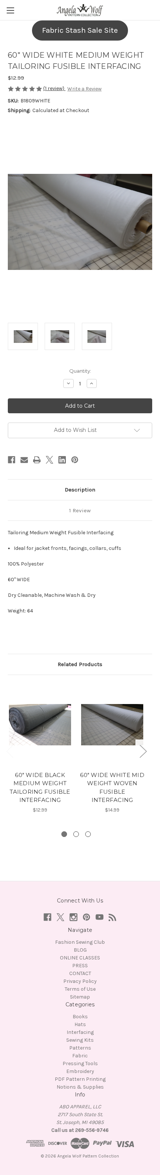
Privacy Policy (80, 981)
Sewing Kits (80, 1040)
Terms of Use (80, 989)
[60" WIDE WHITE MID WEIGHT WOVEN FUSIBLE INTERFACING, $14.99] (112, 725)
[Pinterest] (75, 460)
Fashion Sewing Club (80, 942)
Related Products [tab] (80, 664)
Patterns (80, 1048)
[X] (49, 460)
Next (142, 751)
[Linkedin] (62, 460)
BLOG (80, 950)
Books (80, 1016)
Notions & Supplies (80, 1087)
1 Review (80, 510)
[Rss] (112, 917)
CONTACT (80, 973)
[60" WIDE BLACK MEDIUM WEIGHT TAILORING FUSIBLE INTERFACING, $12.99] (40, 725)
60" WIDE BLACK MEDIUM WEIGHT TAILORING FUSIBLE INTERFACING (40, 787)
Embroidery (80, 1071)
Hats (80, 1024)
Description (80, 489)
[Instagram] (73, 917)
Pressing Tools (80, 1063)
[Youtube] (99, 917)
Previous (9, 751)
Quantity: (80, 371)
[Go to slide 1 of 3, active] (64, 834)
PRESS (80, 965)
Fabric (80, 1056)
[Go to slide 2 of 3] (76, 834)
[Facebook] (11, 460)
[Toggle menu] (10, 10)
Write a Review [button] (84, 89)
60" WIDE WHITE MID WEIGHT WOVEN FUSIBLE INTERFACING (112, 787)
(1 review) (54, 88)
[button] (80, 30)
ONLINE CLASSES (80, 958)
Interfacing (80, 1032)
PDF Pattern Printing (80, 1079)
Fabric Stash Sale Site (80, 30)
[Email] (24, 460)
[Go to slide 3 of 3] (88, 834)
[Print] (37, 460)
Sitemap (80, 997)
